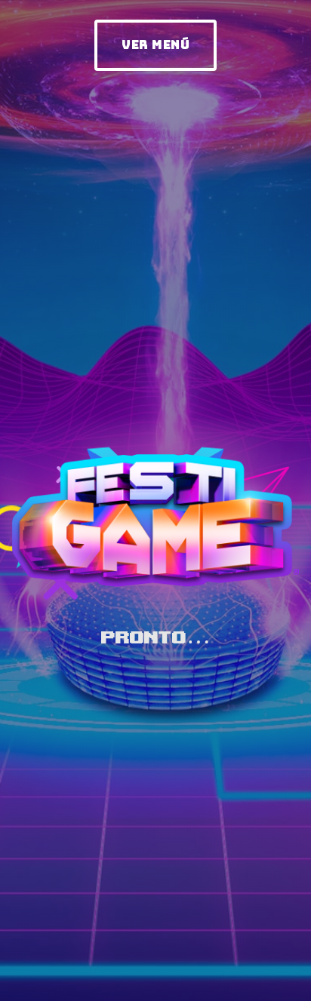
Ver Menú (155, 44)
